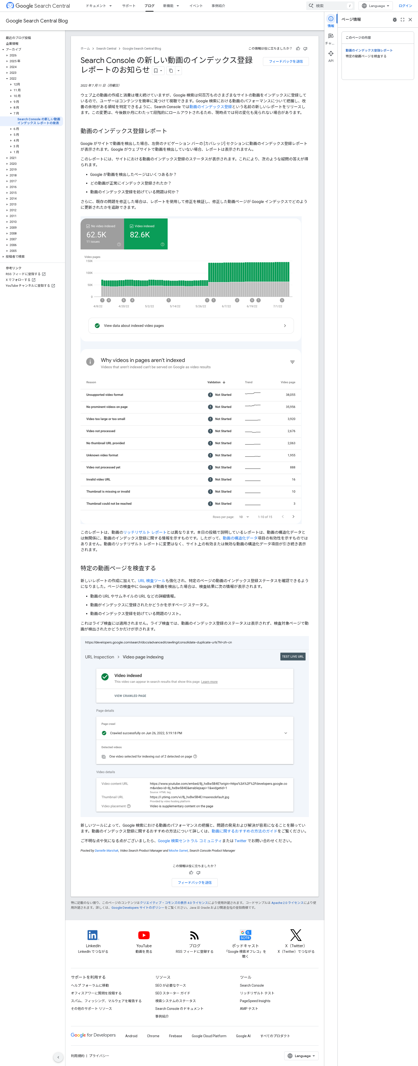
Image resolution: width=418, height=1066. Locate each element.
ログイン (405, 6)
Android (131, 1036)
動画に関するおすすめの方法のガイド (244, 831)
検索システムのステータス (175, 1001)
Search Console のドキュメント (179, 1009)
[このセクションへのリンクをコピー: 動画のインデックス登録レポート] (172, 132)
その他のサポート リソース (91, 1009)
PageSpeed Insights (255, 1001)
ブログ (149, 6)
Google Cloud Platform (209, 1036)
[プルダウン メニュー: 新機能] (179, 6)
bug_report (395, 20)
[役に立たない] (305, 48)
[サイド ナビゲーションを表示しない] (58, 1057)
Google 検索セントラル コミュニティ (190, 841)
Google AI (243, 1036)
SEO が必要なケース (170, 985)
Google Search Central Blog (37, 21)
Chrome (153, 1036)
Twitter (240, 841)
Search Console (252, 985)
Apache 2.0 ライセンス (287, 903)
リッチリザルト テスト (257, 993)
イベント (196, 6)
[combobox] (330, 5)
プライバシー (99, 1056)
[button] (31, 50)
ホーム (85, 48)
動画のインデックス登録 (210, 107)
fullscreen (402, 20)
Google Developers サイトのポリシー (138, 907)
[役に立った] (298, 48)
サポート (129, 6)
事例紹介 (218, 6)
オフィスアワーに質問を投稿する (96, 993)
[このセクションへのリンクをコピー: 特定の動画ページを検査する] (161, 569)
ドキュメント (96, 6)
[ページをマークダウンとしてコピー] (171, 71)
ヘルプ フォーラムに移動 (90, 985)
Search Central (52, 6)
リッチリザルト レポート (145, 532)
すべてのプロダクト (275, 1036)
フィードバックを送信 (286, 61)
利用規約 (77, 1056)
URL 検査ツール (151, 580)
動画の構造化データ (240, 538)
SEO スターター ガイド (172, 993)
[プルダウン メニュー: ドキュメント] (112, 6)
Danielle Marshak (107, 850)
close (410, 20)
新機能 (168, 6)
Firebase (175, 1036)
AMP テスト (249, 1009)
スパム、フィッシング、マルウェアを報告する (106, 1001)
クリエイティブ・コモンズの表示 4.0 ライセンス (174, 903)
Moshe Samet (178, 850)
